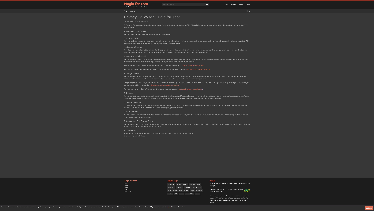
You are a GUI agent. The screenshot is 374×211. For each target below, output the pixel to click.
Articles (241, 4)
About (248, 4)
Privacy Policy (128, 191)
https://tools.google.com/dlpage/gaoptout (165, 85)
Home (226, 4)
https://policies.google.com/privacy (197, 69)
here (169, 207)
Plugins (233, 4)
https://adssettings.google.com (193, 65)
